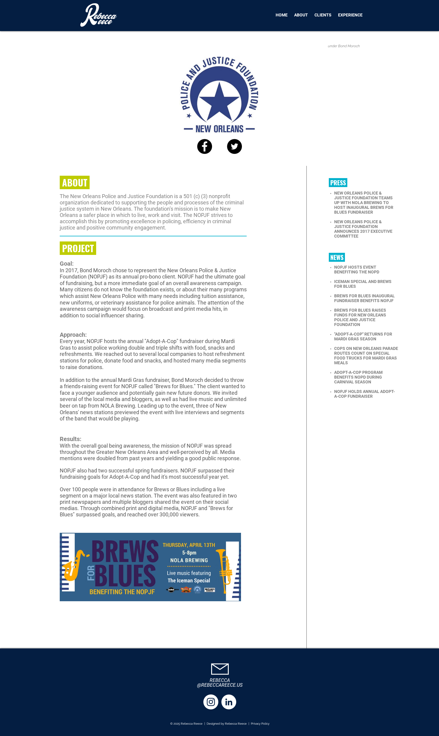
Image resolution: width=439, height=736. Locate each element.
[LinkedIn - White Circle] (228, 701)
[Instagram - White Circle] (210, 701)
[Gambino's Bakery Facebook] (204, 146)
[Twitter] (234, 146)
